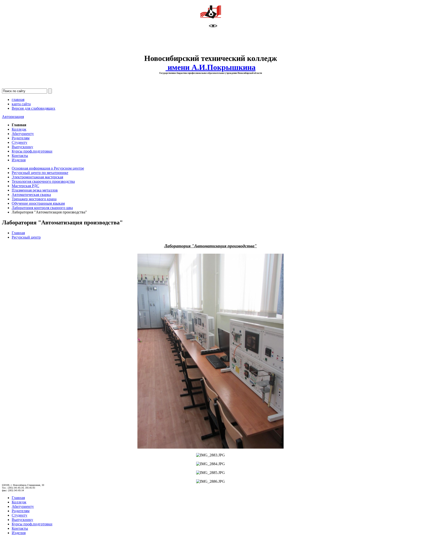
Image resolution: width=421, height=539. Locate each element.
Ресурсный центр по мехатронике (40, 173)
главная (18, 99)
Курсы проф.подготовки (32, 151)
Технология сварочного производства (43, 181)
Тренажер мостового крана (34, 199)
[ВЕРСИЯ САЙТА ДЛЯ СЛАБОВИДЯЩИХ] (213, 27)
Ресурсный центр (26, 237)
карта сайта (21, 104)
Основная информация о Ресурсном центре (48, 168)
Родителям (20, 138)
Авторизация (13, 117)
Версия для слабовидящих (33, 108)
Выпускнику (22, 147)
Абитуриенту (23, 134)
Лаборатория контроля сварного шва (42, 208)
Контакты (20, 156)
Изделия (19, 160)
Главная (18, 233)
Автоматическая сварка (31, 194)
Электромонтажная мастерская (37, 177)
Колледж (19, 129)
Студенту (19, 142)
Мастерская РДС (25, 186)
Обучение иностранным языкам (38, 203)
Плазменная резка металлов (35, 190)
